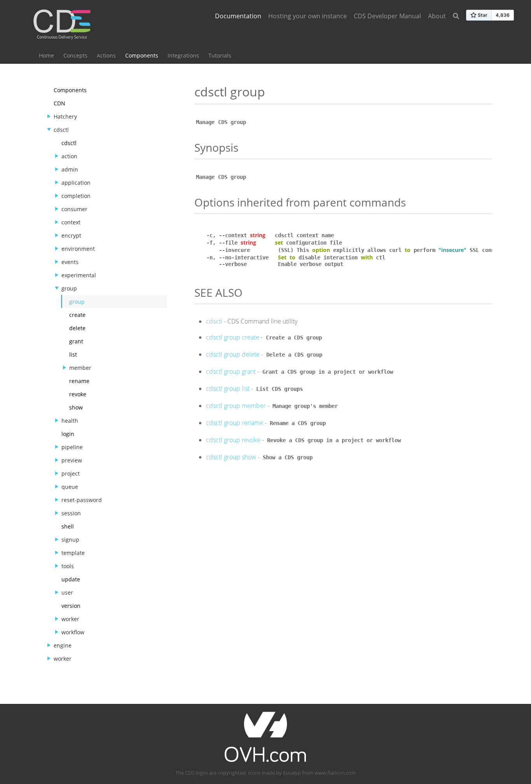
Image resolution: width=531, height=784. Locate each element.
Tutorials (219, 55)
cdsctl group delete (233, 354)
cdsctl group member (236, 405)
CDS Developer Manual (387, 16)
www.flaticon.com (335, 772)
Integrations (183, 55)
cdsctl (214, 321)
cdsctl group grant (231, 371)
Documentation (238, 16)
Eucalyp (292, 772)
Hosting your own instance (307, 16)
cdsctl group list (228, 388)
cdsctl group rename (234, 422)
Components (141, 55)
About (437, 16)
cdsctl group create (232, 337)
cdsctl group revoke (233, 440)
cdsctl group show (231, 457)
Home (46, 55)
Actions (106, 55)
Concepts (75, 55)
